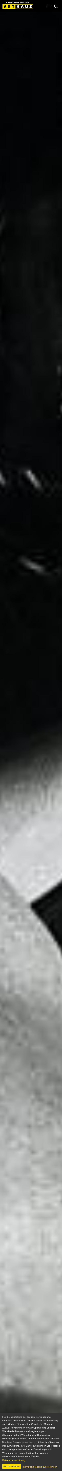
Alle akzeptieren (11, 1466)
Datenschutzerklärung (13, 1460)
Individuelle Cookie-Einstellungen (40, 1466)
